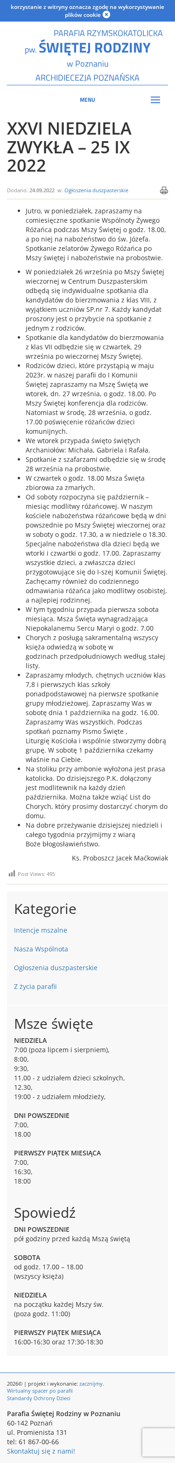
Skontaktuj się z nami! (41, 1451)
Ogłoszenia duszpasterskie (96, 190)
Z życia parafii (35, 986)
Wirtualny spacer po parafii (40, 1390)
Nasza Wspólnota (41, 948)
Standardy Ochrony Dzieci (38, 1398)
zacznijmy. (91, 1383)
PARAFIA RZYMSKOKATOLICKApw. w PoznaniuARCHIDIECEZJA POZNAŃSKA (88, 55)
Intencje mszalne (40, 930)
